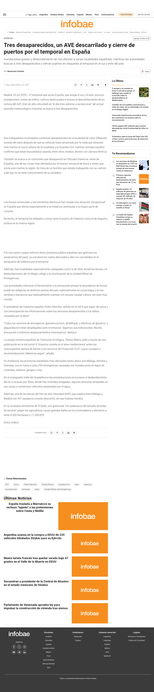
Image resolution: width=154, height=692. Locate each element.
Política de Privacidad (136, 640)
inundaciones (11, 489)
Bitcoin (144, 32)
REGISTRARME (126, 15)
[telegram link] (19, 652)
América (49, 636)
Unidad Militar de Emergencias (57, 489)
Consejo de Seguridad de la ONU (44, 32)
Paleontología (135, 32)
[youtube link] (14, 652)
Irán (84, 32)
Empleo (78, 640)
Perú (97, 14)
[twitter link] (19, 647)
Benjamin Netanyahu (74, 32)
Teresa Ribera (47, 484)
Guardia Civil (64, 484)
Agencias (8, 38)
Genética (61, 32)
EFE (7, 484)
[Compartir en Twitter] (86, 85)
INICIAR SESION (144, 15)
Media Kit (107, 656)
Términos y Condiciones (136, 636)
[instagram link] (25, 647)
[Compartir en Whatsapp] (75, 85)
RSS (48, 668)
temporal (26, 489)
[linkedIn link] (25, 652)
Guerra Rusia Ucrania (120, 32)
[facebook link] (14, 647)
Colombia (70, 14)
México (89, 14)
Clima (16, 484)
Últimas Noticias (48, 664)
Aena (37, 489)
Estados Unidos (57, 14)
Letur (77, 484)
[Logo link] (77, 23)
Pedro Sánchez (30, 484)
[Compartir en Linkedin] (92, 85)
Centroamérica (107, 14)
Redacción (78, 636)
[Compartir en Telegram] (98, 85)
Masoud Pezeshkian (23, 32)
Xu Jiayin (107, 32)
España (80, 14)
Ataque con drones (95, 32)
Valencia (87, 484)
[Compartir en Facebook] (81, 85)
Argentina (43, 14)
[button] (4, 14)
